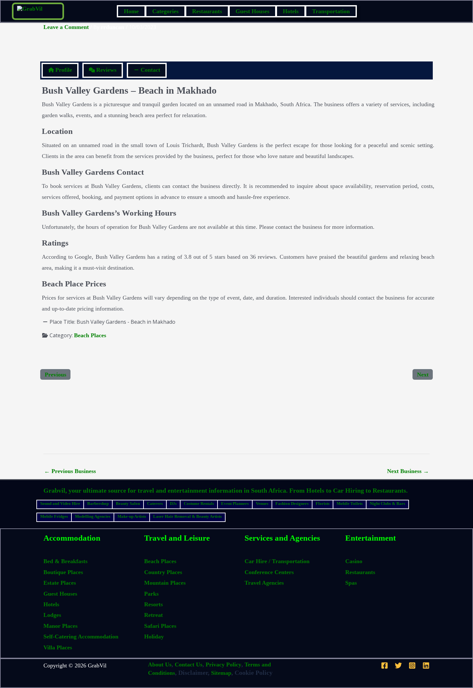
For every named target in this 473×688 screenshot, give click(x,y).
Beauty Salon (128, 503)
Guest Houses (252, 11)
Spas (351, 583)
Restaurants (207, 11)
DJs (173, 503)
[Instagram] (412, 665)
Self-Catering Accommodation (80, 636)
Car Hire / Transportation (277, 561)
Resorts (153, 604)
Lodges (52, 615)
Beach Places (90, 335)
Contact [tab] (150, 70)
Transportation (331, 11)
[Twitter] (398, 665)
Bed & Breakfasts (65, 561)
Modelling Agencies (92, 516)
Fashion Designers (292, 503)
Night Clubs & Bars (387, 503)
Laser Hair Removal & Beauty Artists (187, 516)
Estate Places (59, 583)
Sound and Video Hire (60, 503)
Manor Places (60, 626)
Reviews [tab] (106, 70)
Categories (165, 11)
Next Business (408, 471)
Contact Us (188, 664)
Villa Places (57, 647)
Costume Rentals (199, 503)
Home (131, 11)
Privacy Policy (223, 664)
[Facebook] (384, 665)
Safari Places (160, 626)
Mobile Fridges (54, 516)
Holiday (154, 636)
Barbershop (98, 503)
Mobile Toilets (350, 503)
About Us (160, 664)
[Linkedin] (426, 665)
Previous (55, 374)
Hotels (291, 11)
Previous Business (70, 471)
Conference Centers (269, 572)
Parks (151, 593)
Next (423, 374)
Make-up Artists (131, 516)
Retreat (153, 615)
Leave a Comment (66, 27)
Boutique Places (63, 572)
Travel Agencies (264, 583)
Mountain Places (165, 583)
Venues (262, 503)
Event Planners (235, 503)
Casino (353, 561)
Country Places (163, 572)
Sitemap (221, 673)
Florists (322, 503)
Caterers (155, 503)
